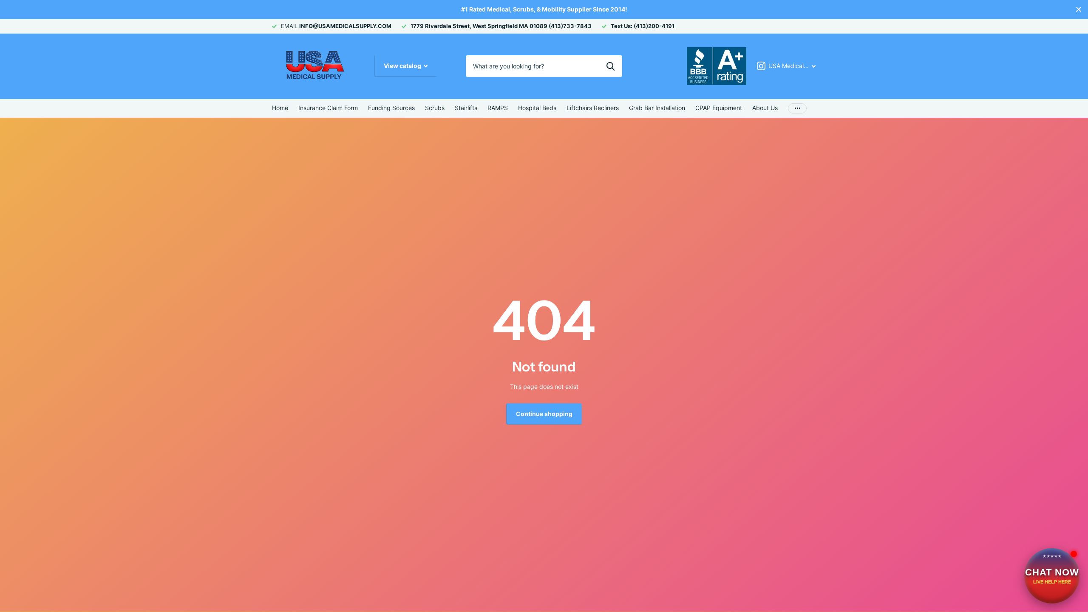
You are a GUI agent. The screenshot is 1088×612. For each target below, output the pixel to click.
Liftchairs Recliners (593, 107)
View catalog (403, 65)
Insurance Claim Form (328, 107)
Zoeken (610, 65)
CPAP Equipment (718, 107)
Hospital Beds (537, 107)
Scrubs (435, 107)
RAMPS (497, 107)
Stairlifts (466, 107)
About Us (765, 107)
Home (280, 107)
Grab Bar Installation (657, 107)
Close (1078, 9)
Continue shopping (544, 413)
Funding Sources (391, 107)
